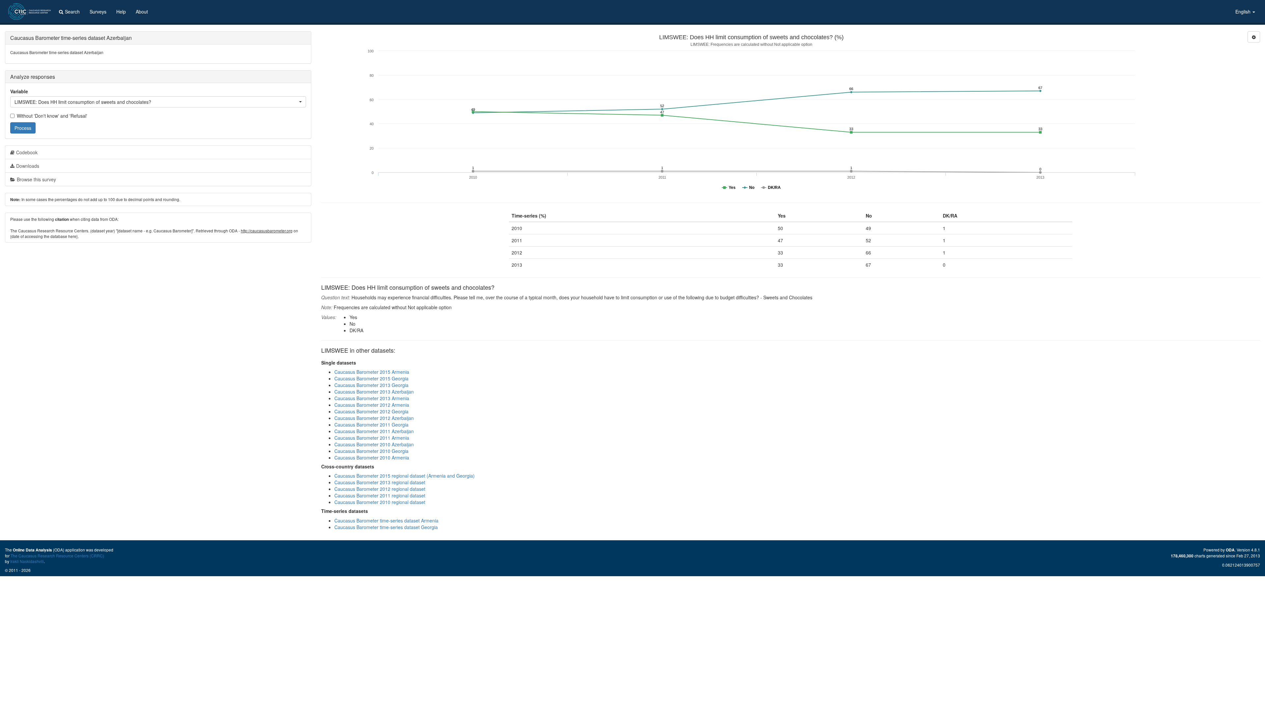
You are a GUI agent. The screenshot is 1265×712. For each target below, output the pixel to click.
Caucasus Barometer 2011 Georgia (371, 424)
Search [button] (72, 11)
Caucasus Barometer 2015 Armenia (371, 372)
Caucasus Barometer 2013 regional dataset (379, 482)
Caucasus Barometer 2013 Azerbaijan (374, 391)
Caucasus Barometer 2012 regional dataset (379, 489)
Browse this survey (36, 179)
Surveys (98, 11)
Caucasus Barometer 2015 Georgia (371, 378)
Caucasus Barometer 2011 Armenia (371, 437)
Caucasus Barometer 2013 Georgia (371, 385)
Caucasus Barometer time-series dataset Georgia (386, 527)
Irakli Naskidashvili (27, 561)
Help (121, 11)
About (142, 11)
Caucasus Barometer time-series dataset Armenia (386, 520)
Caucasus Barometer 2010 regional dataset (379, 502)
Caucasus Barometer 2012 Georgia (371, 411)
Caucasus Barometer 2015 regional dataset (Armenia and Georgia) (404, 475)
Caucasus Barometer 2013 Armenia (371, 398)
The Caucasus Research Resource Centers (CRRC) (57, 555)
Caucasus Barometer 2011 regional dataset (379, 495)
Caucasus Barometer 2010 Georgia (371, 451)
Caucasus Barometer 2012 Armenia (371, 404)
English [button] (1243, 11)
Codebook (27, 152)
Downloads (27, 166)
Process (22, 128)
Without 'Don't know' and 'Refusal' (52, 115)
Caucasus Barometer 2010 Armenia (371, 457)
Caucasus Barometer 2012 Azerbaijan (374, 418)
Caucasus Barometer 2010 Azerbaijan (374, 444)
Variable (19, 91)
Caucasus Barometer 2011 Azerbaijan (374, 431)
